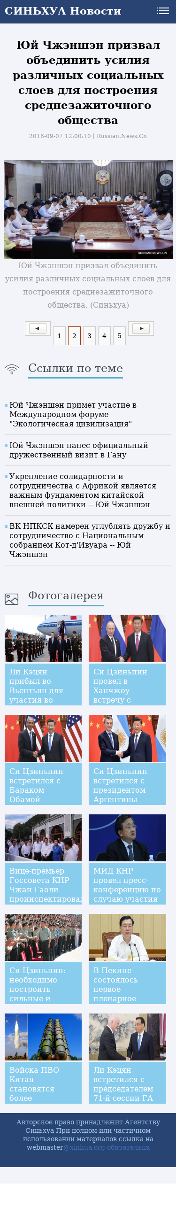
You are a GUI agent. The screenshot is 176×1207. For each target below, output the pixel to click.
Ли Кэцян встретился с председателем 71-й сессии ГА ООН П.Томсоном (123, 1094)
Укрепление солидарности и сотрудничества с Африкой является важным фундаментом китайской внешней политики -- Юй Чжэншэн (82, 490)
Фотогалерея (66, 595)
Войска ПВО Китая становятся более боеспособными (41, 1089)
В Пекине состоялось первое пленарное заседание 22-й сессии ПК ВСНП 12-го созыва (123, 1003)
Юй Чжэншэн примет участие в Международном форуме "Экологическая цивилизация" (73, 414)
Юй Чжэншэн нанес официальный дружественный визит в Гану (78, 450)
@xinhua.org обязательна (106, 1147)
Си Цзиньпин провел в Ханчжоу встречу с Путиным (120, 690)
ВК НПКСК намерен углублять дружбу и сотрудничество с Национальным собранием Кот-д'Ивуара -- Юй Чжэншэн (89, 540)
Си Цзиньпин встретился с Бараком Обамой (36, 785)
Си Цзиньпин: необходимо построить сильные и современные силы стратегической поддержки (41, 1003)
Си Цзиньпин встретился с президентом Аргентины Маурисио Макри (120, 795)
